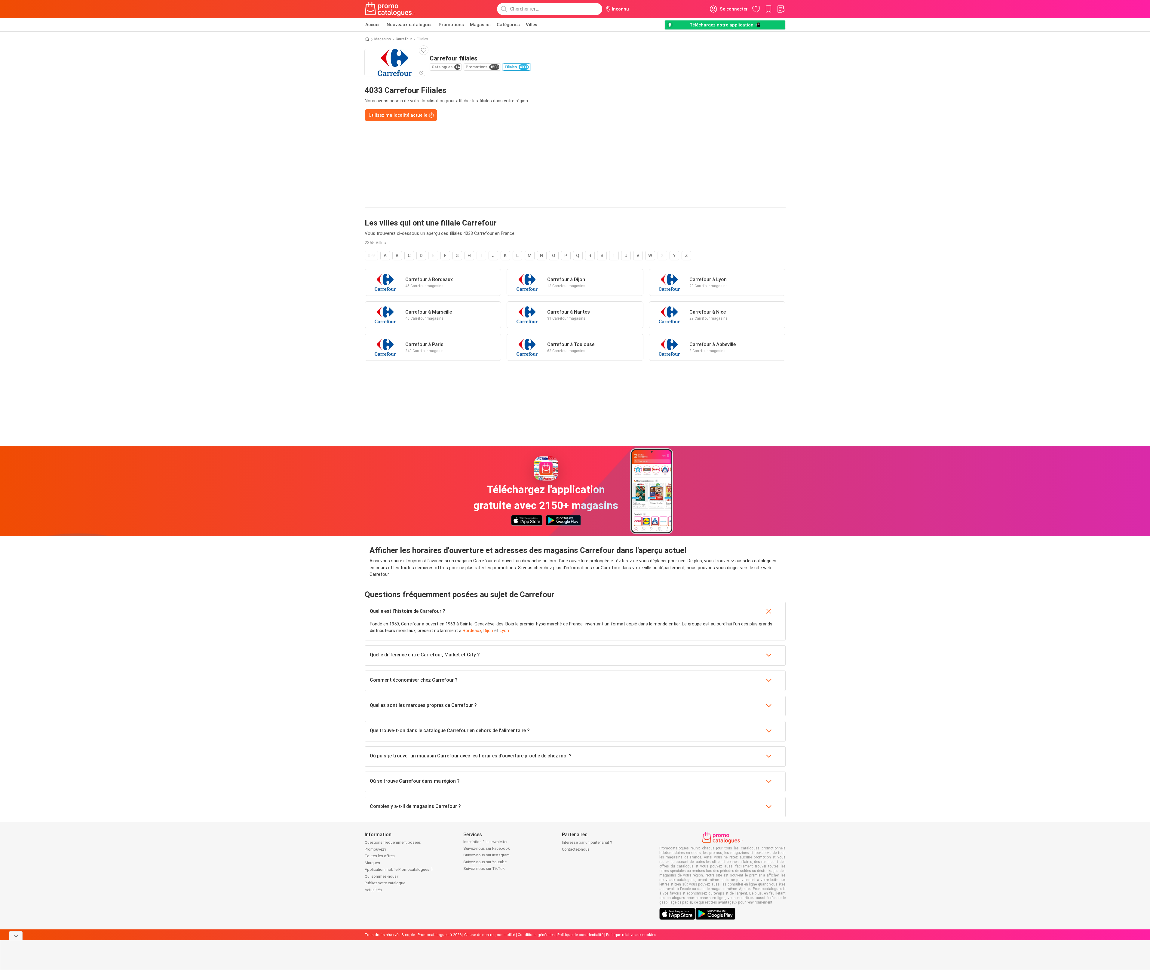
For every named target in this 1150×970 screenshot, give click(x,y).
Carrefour (404, 39)
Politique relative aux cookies (631, 934)
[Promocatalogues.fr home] (390, 9)
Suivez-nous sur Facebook (486, 848)
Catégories (508, 24)
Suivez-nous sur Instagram (486, 855)
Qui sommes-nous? (382, 876)
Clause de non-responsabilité (489, 934)
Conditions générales (536, 934)
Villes (531, 24)
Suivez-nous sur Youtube (485, 862)
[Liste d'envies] (781, 9)
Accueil (373, 24)
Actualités (373, 890)
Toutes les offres (380, 856)
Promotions (451, 24)
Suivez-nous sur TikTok (484, 868)
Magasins (480, 24)
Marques (372, 863)
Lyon (504, 630)
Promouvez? (375, 849)
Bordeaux (472, 630)
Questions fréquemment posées (393, 842)
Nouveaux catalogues (410, 24)
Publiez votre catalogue (385, 883)
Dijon (488, 630)
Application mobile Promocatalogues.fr (399, 869)
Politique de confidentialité (580, 934)
